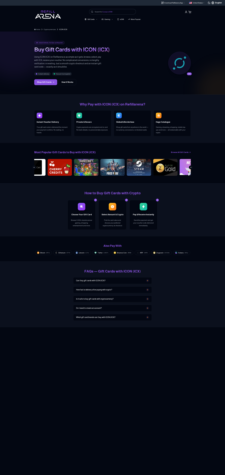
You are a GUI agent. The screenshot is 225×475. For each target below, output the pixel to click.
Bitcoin (45, 253)
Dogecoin (163, 253)
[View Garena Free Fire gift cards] (112, 167)
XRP (144, 253)
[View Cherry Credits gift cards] (59, 167)
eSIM (122, 19)
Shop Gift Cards (44, 82)
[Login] (186, 12)
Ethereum (64, 253)
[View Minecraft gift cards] (86, 167)
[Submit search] (92, 12)
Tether (103, 253)
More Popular (136, 19)
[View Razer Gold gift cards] (165, 167)
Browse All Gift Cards (179, 152)
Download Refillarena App (173, 3)
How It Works (67, 82)
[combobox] (197, 2)
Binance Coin (124, 253)
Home (38, 29)
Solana (183, 253)
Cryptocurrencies (50, 29)
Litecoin (84, 253)
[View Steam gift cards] (139, 167)
